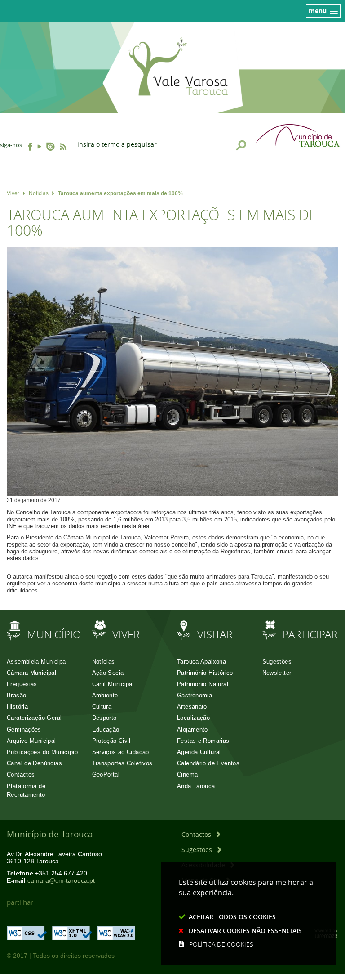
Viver (13, 193)
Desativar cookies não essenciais (245, 930)
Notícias (39, 193)
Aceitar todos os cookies (232, 916)
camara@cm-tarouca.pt (61, 880)
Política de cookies (221, 944)
